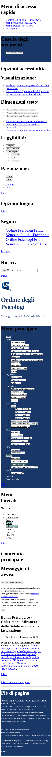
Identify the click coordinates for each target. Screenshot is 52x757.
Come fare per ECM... (20, 444)
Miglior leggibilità (12, 152)
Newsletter (15, 458)
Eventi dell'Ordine (23, 409)
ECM (8, 429)
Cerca (4, 270)
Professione (11, 386)
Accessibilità (18, 746)
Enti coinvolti (17, 435)
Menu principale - (21, 22)
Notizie (9, 455)
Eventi (13, 406)
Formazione (11, 403)
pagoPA (9, 470)
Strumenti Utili (17, 392)
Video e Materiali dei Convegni (24, 423)
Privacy (14, 371)
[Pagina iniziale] (6, 290)
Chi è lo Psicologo (19, 368)
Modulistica (16, 383)
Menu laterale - (20, 25)
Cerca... (11, 270)
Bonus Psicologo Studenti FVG (24, 467)
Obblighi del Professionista (22, 389)
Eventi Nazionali (22, 418)
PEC (8, 447)
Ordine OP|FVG (18, 342)
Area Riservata (12, 479)
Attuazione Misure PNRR (32, 741)
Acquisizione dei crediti (21, 438)
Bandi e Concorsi (18, 397)
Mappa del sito (17, 743)
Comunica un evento (20, 421)
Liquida (9, 176)
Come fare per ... (18, 380)
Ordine (9, 339)
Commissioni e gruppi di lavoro (25, 351)
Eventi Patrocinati (23, 412)
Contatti (9, 476)
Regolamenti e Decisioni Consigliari (27, 360)
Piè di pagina (12, 28)
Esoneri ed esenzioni (20, 441)
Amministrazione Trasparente (11, 741)
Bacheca (14, 400)
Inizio (4, 58)
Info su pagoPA (17, 473)
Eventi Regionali (22, 415)
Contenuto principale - (23, 19)
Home (8, 336)
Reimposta (10, 146)
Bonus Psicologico (19, 464)
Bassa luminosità (13, 149)
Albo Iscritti (16, 365)
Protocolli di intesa (19, 394)
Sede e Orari (16, 377)
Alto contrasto (27, 92)
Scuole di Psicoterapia (20, 426)
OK (3, 611)
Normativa (15, 363)
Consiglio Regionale (20, 348)
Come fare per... (18, 453)
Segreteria (10, 374)
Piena (9, 179)
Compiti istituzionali (20, 345)
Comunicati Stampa (19, 461)
